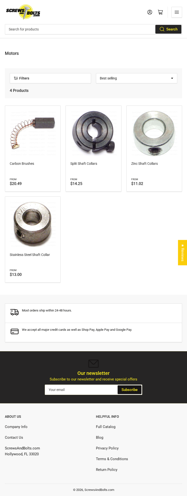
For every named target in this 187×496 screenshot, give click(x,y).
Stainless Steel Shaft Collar (30, 255)
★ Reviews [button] (182, 252)
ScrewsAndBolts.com (99, 490)
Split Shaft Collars (83, 163)
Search (172, 29)
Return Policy (106, 469)
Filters (24, 78)
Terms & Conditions (112, 459)
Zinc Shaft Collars (144, 163)
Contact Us (14, 437)
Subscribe (130, 390)
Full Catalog (105, 427)
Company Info (16, 427)
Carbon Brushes (22, 163)
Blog (99, 437)
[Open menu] (176, 12)
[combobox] (93, 29)
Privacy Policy (107, 448)
